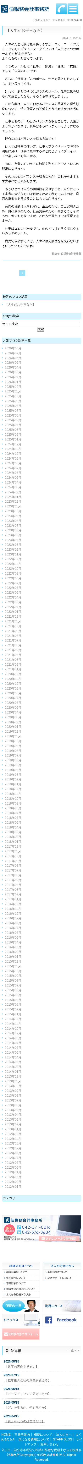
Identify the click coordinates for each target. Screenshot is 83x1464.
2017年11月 (13, 851)
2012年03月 (13, 1177)
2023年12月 (13, 501)
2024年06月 (13, 472)
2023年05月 (13, 535)
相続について (43, 1434)
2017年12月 (13, 846)
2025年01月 (13, 439)
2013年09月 (13, 1090)
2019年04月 (13, 770)
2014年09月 (13, 1033)
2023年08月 (13, 520)
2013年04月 (13, 1114)
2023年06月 (13, 530)
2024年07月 (13, 468)
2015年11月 (13, 966)
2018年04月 (13, 827)
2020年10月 (13, 683)
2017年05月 (13, 880)
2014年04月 (13, 1057)
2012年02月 (13, 1181)
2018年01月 (13, 841)
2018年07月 (13, 813)
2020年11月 (13, 678)
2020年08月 (13, 693)
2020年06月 (13, 702)
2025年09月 (13, 401)
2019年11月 (13, 736)
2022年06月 (13, 587)
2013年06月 (13, 1105)
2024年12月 (13, 444)
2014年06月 (13, 1047)
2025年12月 (13, 386)
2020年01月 (13, 726)
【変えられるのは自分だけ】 (25, 1421)
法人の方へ (64, 1434)
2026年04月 (13, 367)
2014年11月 (13, 1023)
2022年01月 (13, 611)
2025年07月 (13, 410)
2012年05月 (13, 1167)
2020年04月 (13, 712)
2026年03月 (13, 372)
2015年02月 (13, 1009)
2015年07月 (13, 985)
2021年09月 (13, 631)
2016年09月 (13, 918)
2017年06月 (13, 875)
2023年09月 (13, 516)
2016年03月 (13, 947)
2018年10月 (13, 798)
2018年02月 (13, 837)
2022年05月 (13, 592)
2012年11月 (13, 1138)
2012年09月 (13, 1148)
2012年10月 (13, 1143)
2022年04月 (13, 597)
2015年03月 (13, 1004)
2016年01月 (13, 956)
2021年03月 (13, 659)
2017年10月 (13, 856)
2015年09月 (13, 975)
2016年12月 (13, 904)
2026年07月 (13, 353)
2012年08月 (13, 1153)
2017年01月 (13, 899)
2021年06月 (13, 645)
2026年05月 (13, 362)
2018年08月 (13, 808)
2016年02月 (13, 951)
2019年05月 (13, 765)
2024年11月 (13, 449)
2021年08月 (13, 635)
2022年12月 (13, 559)
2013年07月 (13, 1100)
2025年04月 (13, 425)
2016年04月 (13, 942)
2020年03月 (13, 717)
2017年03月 (13, 889)
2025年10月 (13, 396)
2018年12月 (13, 789)
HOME (6, 1434)
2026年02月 (13, 377)
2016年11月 (13, 908)
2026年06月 (13, 358)
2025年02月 (13, 434)
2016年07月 (13, 928)
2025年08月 (13, 405)
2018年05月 (13, 822)
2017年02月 (13, 894)
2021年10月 (13, 626)
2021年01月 (13, 669)
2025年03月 (13, 429)
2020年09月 (13, 688)
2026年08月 (13, 348)
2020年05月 (13, 707)
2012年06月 (13, 1162)
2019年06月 (13, 760)
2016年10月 (13, 913)
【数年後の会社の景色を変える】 (28, 1380)
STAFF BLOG (62, 1439)
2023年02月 (13, 549)
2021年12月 (13, 616)
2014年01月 (13, 1071)
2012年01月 (13, 1186)
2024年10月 (13, 453)
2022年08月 (13, 578)
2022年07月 (13, 583)
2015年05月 (13, 995)
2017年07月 (13, 870)
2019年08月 (13, 750)
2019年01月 (13, 784)
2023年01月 (13, 554)
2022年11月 (13, 563)
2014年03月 (13, 1062)
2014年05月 (13, 1052)
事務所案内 (22, 1434)
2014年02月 (13, 1066)
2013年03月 (13, 1119)
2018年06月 (13, 817)
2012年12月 (13, 1134)
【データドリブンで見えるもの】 (28, 1394)
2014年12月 (13, 1019)
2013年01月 (13, 1129)
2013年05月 (13, 1110)
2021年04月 (13, 655)
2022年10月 (13, 568)
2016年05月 (13, 937)
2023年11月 (13, 506)
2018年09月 (13, 803)
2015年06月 (13, 990)
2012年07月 (13, 1158)
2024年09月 (13, 458)
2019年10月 (13, 741)
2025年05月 (13, 420)
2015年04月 (13, 1000)
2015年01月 (13, 1014)
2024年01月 (13, 497)
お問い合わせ (49, 1444)
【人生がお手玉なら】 (25, 30)
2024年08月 (13, 463)
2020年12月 (13, 674)
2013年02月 (13, 1124)
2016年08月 (13, 923)
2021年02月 (13, 664)
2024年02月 (13, 492)
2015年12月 (13, 961)
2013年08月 (13, 1095)
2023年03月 (13, 544)
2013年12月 (13, 1076)
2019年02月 (13, 779)
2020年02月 (13, 722)
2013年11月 (13, 1081)
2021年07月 (13, 640)
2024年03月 (13, 487)
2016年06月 (13, 932)
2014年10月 (13, 1028)
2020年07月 (13, 698)
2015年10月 (13, 971)
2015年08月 (13, 980)
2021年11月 (13, 621)
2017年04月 (13, 885)
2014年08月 (13, 1038)
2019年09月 (13, 746)
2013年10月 (13, 1086)
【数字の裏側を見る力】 (22, 1366)
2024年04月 (13, 482)
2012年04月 (13, 1172)
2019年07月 (13, 755)
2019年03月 (13, 774)
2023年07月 (13, 525)
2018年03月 (13, 832)
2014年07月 (13, 1043)
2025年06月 (13, 415)
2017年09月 (13, 861)
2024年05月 (13, 477)
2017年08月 (13, 865)
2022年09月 (13, 573)
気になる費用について (33, 1439)
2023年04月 (13, 540)
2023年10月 (13, 511)
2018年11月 (13, 793)
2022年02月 (13, 607)
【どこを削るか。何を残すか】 (26, 1407)
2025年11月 (13, 391)
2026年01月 (13, 382)
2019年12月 (13, 731)
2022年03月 (13, 602)
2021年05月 (13, 650)
